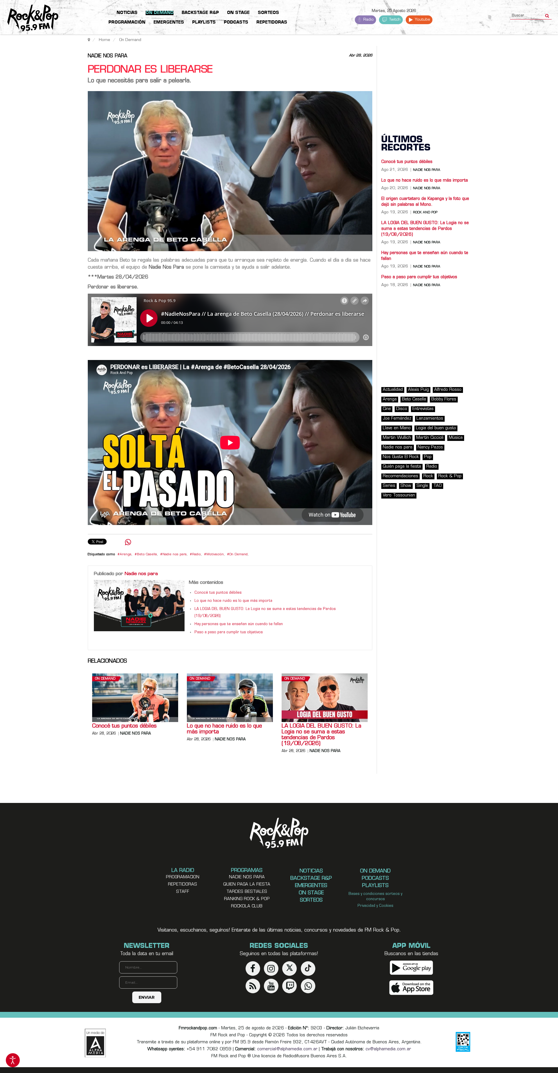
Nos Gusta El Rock (401, 457)
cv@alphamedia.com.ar (388, 1049)
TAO (437, 486)
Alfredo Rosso (448, 390)
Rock (428, 476)
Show (405, 486)
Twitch (394, 20)
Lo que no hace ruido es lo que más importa (233, 601)
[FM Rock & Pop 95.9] (29, 18)
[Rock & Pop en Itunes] (411, 987)
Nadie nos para (107, 56)
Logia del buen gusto (436, 428)
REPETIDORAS (182, 884)
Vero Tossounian (399, 495)
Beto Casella (147, 554)
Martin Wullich (397, 438)
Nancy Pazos (430, 447)
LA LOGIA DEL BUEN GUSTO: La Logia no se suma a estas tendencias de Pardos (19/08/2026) (321, 735)
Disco (401, 409)
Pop (428, 457)
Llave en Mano (397, 428)
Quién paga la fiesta (402, 466)
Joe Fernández (397, 418)
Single (422, 486)
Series (389, 486)
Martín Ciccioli (429, 438)
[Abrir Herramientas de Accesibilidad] (13, 1060)
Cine (387, 409)
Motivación (215, 554)
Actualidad (393, 390)
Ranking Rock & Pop (247, 899)
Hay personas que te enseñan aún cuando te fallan (238, 624)
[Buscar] (547, 14)
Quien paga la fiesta (246, 884)
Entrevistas (423, 409)
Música (456, 438)
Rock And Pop (425, 212)
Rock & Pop (450, 476)
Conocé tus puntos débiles (218, 593)
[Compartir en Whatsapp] (128, 543)
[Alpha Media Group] (95, 1043)
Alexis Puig (418, 390)
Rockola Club (246, 906)
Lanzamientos (429, 418)
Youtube (422, 20)
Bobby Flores (443, 399)
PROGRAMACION (182, 877)
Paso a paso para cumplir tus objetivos (228, 632)
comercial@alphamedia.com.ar (287, 1049)
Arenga (125, 554)
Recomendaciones (400, 476)
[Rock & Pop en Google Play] (411, 967)
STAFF (182, 892)
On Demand (238, 554)
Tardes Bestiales (246, 892)
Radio (368, 20)
